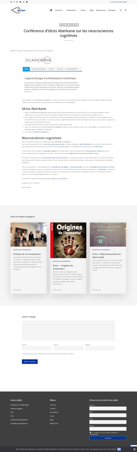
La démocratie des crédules (93, 151)
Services (53, 405)
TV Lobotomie (101, 169)
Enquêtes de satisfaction (19, 423)
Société (91, 426)
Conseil (52, 409)
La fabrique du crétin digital (59, 167)
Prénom (91, 405)
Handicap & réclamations (19, 420)
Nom (90, 412)
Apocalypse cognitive (50, 151)
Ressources (54, 423)
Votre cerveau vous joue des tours (54, 144)
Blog (51, 420)
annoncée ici (64, 178)
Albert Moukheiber (85, 144)
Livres (52, 416)
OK (119, 449)
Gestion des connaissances (69, 25)
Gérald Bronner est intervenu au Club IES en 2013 (83, 153)
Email (56, 345)
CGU (12, 416)
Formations (54, 412)
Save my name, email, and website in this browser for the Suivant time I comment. (49, 354)
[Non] (134, 449)
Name (24, 345)
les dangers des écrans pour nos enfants (102, 167)
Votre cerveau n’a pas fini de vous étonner (55, 158)
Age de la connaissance (42, 132)
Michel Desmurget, (76, 167)
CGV (12, 412)
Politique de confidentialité (20, 405)
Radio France (99, 146)
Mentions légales (17, 409)
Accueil (13, 51)
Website (87, 345)
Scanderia (58, 127)
